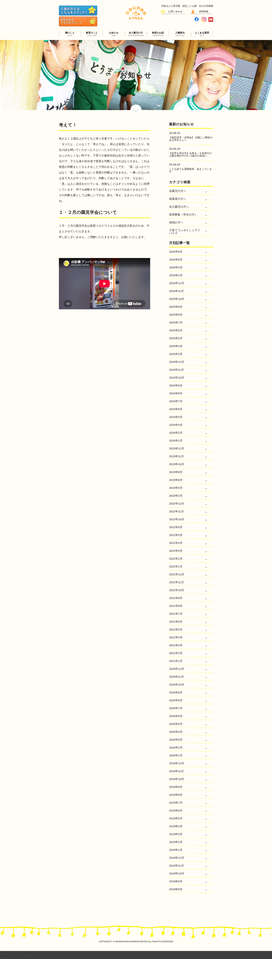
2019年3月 (176, 834)
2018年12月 (176, 857)
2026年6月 (176, 259)
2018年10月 (176, 873)
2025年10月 (176, 299)
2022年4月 (176, 543)
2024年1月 (176, 440)
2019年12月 (176, 763)
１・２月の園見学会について (88, 212)
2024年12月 (176, 361)
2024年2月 (176, 432)
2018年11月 (176, 865)
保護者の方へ (177, 198)
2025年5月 (176, 338)
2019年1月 (176, 849)
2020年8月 (176, 700)
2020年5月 (176, 724)
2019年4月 (176, 826)
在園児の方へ (177, 191)
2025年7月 (176, 322)
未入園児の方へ (179, 206)
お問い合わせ (175, 11)
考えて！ (68, 124)
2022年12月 (176, 503)
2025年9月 (176, 306)
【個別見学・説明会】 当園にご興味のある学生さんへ (190, 138)
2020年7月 (176, 708)
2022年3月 (176, 550)
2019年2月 (176, 842)
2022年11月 (176, 511)
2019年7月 (176, 802)
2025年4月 (176, 346)
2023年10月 (176, 464)
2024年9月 (176, 385)
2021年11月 (176, 582)
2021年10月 (176, 590)
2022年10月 (176, 519)
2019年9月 (176, 787)
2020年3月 (176, 739)
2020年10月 (176, 684)
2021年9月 (176, 598)
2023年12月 (176, 448)
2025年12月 (176, 283)
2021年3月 (176, 645)
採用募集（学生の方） (183, 214)
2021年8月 (176, 605)
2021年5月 (176, 629)
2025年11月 (176, 291)
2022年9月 (176, 527)
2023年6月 (176, 480)
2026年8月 (176, 251)
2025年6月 (176, 330)
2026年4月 (176, 267)
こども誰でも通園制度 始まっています (190, 170)
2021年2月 (176, 653)
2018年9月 (176, 881)
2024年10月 (176, 377)
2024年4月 (176, 424)
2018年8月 (176, 889)
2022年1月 (176, 566)
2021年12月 (176, 574)
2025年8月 (176, 314)
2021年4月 (176, 637)
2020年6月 (176, 716)
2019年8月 (176, 794)
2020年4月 (176, 731)
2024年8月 (176, 393)
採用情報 (203, 11)
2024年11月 (176, 369)
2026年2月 (176, 275)
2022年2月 (176, 558)
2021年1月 (176, 661)
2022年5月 (176, 535)
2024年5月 (176, 417)
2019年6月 (176, 810)
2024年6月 (176, 409)
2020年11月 (176, 676)
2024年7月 (176, 401)
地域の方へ (176, 222)
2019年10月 (176, 779)
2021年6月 (176, 621)
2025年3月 (176, 354)
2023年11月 (176, 456)
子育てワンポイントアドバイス (184, 232)
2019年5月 (176, 818)
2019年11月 (176, 771)
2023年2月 (176, 495)
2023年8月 (176, 472)
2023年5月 (176, 487)
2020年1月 (176, 755)
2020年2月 (176, 747)
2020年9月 (176, 692)
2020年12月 (176, 668)
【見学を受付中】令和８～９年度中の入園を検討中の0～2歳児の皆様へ (190, 154)
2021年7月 (176, 613)
